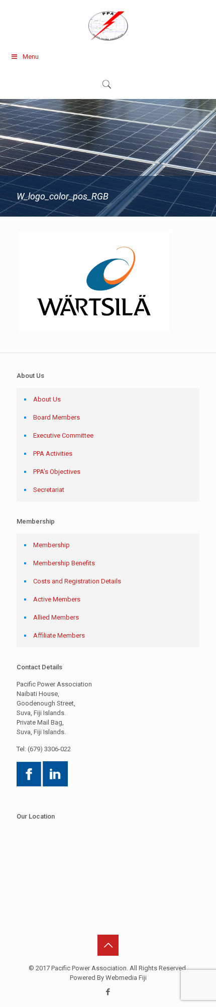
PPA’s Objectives (56, 471)
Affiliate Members (59, 635)
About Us (47, 399)
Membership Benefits (64, 563)
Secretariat (48, 489)
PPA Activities (52, 453)
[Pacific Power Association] (108, 25)
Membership (51, 545)
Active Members (56, 599)
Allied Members (56, 617)
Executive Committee (63, 435)
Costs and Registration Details (77, 581)
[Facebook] (108, 991)
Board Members (56, 417)
